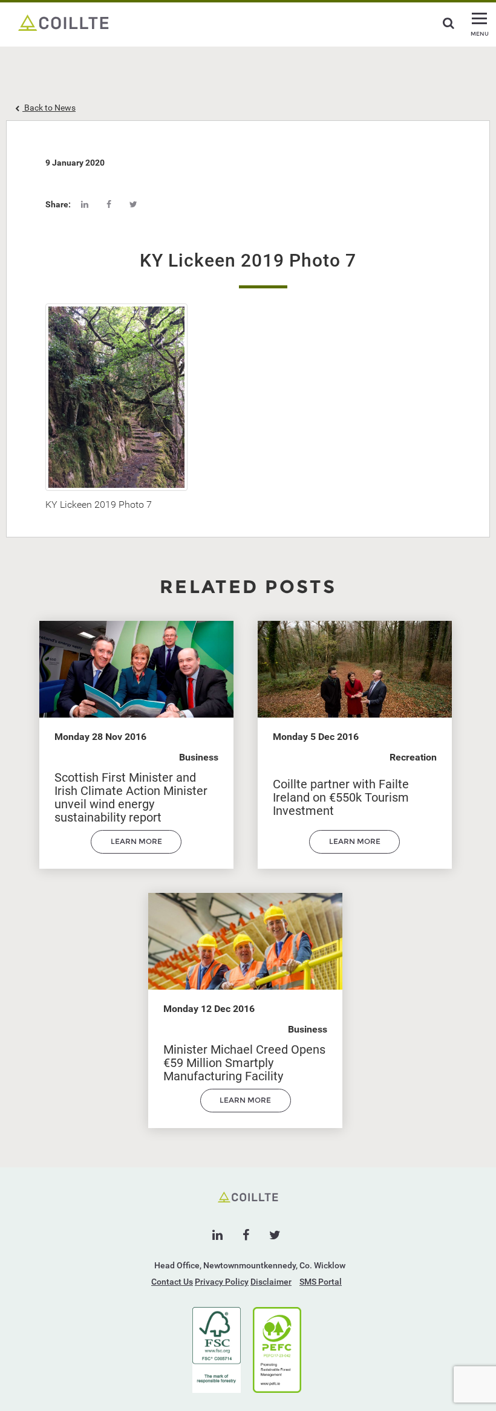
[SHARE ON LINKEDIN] (84, 204)
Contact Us (172, 1281)
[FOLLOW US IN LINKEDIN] (217, 1235)
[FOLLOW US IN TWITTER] (275, 1235)
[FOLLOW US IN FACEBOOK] (246, 1235)
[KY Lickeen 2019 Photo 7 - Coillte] (63, 22)
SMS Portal (320, 1281)
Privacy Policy (222, 1281)
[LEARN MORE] (136, 850)
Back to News (49, 107)
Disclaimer (271, 1281)
